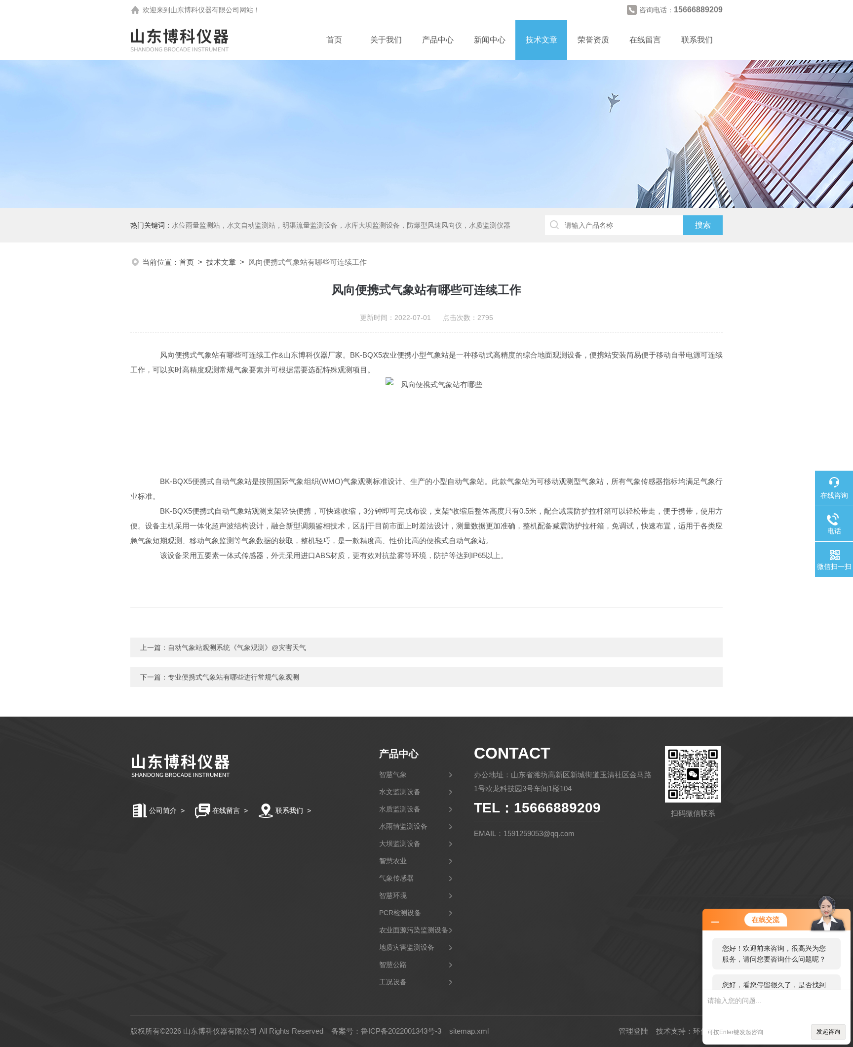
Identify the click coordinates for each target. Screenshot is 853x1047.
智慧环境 (393, 895)
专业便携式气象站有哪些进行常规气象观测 (233, 677)
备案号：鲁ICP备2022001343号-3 (386, 1031)
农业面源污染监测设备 (413, 930)
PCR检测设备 (400, 913)
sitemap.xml (469, 1031)
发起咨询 (828, 1031)
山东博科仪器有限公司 (204, 10)
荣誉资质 (593, 40)
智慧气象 (393, 774)
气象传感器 (396, 878)
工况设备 (393, 982)
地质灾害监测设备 (406, 947)
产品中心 (438, 40)
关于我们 (386, 40)
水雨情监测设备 (403, 826)
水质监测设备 (400, 809)
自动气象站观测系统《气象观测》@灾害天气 (237, 647)
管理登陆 (633, 1031)
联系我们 (697, 40)
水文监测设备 (400, 792)
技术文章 (541, 40)
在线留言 (645, 40)
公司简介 (163, 810)
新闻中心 (489, 40)
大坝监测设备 (400, 843)
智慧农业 (393, 861)
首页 (334, 40)
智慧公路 (393, 964)
